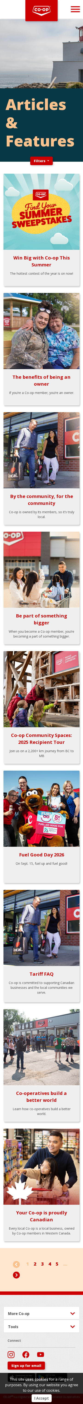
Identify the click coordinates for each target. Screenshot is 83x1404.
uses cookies (36, 1379)
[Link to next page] (16, 1274)
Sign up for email (26, 1365)
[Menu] (75, 9)
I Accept (41, 1398)
